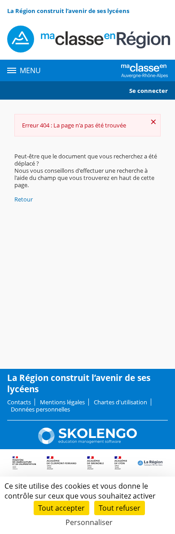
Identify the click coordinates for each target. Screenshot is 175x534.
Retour (23, 199)
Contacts (19, 402)
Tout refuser (119, 508)
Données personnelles (40, 409)
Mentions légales (62, 402)
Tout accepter (61, 508)
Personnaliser (89, 522)
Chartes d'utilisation (120, 402)
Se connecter (148, 91)
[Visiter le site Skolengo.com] (87, 442)
